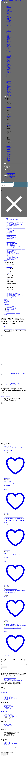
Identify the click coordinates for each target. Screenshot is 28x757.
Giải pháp (6, 96)
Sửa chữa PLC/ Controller (20, 447)
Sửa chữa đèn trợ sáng (19, 554)
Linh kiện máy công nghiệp (9, 65)
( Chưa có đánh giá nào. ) (6, 396)
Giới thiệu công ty (10, 170)
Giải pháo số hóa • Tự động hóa (9, 161)
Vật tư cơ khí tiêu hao (9, 95)
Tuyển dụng (6, 175)
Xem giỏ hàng (4, 753)
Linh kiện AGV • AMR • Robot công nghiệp (9, 69)
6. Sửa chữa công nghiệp (11, 384)
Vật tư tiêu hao (10, 251)
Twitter (7, 334)
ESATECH (6, 169)
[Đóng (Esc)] (5, 755)
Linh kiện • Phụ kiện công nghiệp (13, 246)
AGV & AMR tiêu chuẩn (9, 8)
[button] (9, 135)
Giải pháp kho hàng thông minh (9, 150)
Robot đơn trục (10, 231)
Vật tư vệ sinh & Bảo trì (9, 77)
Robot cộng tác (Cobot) (9, 38)
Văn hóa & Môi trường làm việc (13, 177)
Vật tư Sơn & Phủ (9, 84)
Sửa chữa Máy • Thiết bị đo (20, 625)
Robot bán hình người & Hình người (9, 18)
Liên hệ (5, 314)
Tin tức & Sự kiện (10, 174)
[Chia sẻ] (4, 755)
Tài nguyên (6, 301)
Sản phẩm (6, 2)
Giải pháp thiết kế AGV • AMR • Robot (9, 154)
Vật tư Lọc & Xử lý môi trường (9, 89)
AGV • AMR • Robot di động (9, 5)
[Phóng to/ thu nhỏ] (1, 755)
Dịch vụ (5, 299)
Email (18, 334)
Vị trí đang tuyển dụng (11, 176)
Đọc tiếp (5, 453)
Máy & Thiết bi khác (9, 59)
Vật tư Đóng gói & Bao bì (9, 86)
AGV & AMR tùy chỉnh (9, 21)
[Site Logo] (11, 0)
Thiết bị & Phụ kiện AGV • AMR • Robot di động (9, 25)
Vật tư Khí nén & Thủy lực (9, 92)
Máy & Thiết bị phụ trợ (9, 57)
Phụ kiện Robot (8, 45)
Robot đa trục (9, 236)
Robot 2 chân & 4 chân (8, 14)
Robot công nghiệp (9, 29)
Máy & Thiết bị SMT (9, 52)
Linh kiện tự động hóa (9, 73)
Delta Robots (8, 36)
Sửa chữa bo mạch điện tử (20, 483)
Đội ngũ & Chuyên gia (11, 171)
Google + (15, 334)
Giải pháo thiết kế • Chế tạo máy (8, 158)
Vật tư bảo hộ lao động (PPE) (9, 81)
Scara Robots (8, 34)
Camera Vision (8, 50)
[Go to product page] (15, 446)
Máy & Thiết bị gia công (9, 54)
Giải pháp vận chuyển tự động (9, 147)
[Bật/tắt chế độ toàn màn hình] (3, 755)
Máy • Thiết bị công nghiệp (9, 47)
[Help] (14, 188)
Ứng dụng (6, 300)
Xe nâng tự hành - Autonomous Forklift (9, 11)
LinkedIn (11, 334)
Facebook (3, 334)
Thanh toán (10, 753)
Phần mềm (9, 22)
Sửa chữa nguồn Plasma (20, 590)
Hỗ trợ (6, 167)
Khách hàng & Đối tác (11, 173)
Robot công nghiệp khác (9, 42)
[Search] (13, 184)
